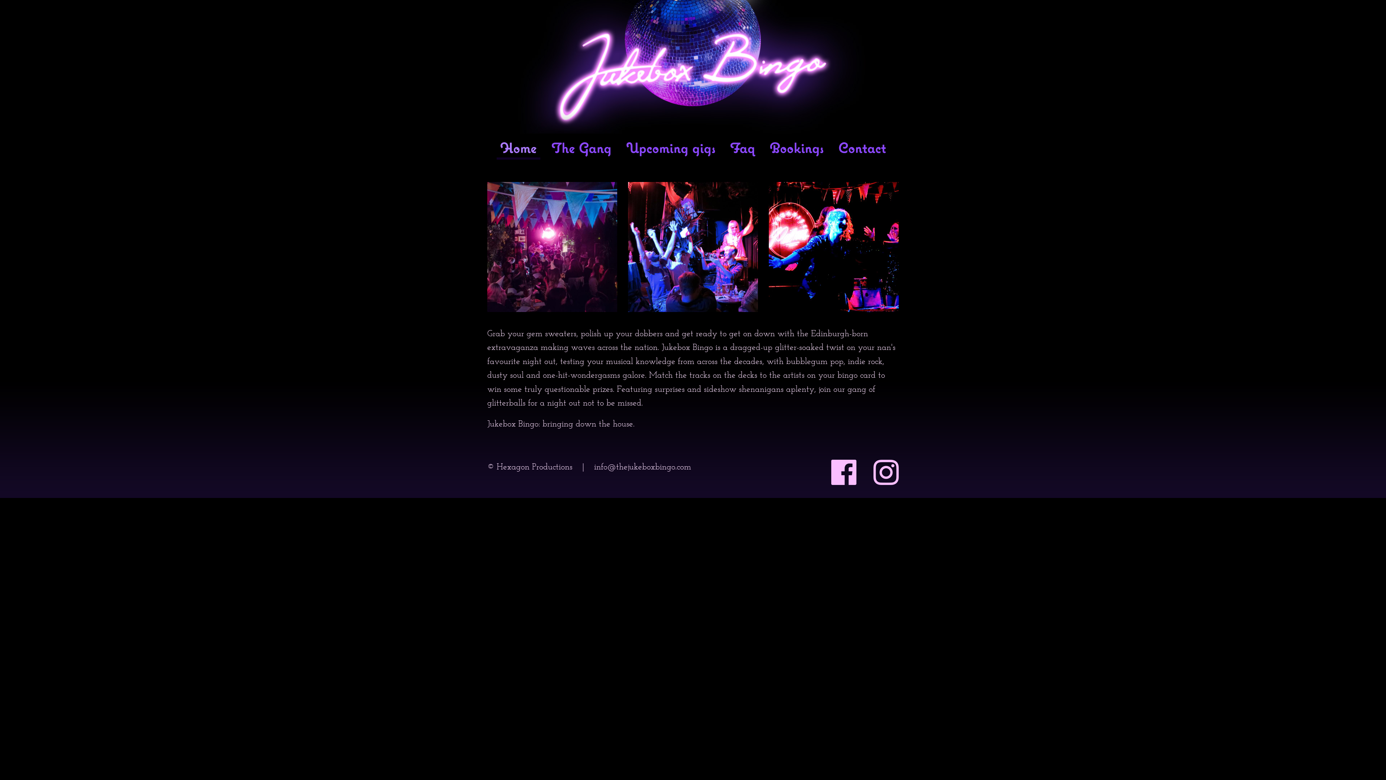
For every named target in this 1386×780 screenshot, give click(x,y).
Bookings (797, 149)
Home (518, 149)
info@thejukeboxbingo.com (642, 466)
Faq (742, 149)
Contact (862, 149)
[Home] (693, 67)
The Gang (581, 149)
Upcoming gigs (670, 149)
